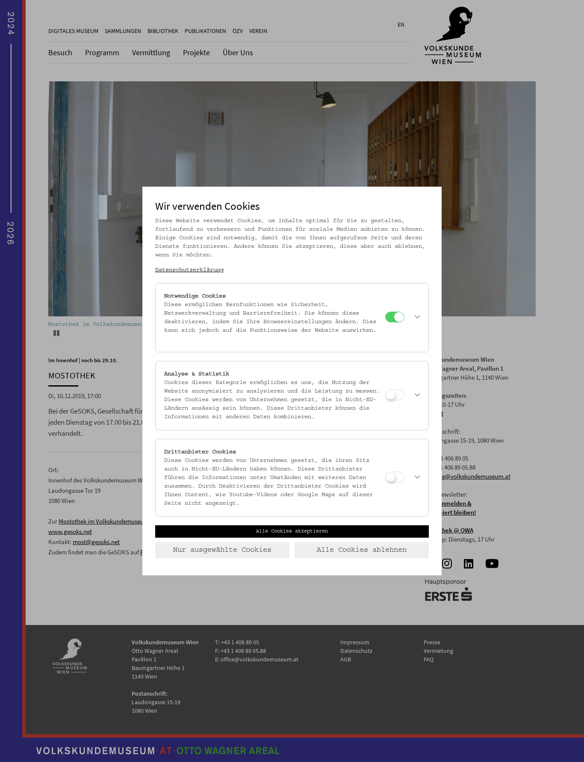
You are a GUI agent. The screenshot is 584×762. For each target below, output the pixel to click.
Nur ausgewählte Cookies (222, 550)
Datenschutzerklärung (189, 270)
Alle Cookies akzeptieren (292, 531)
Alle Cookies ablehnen (362, 550)
